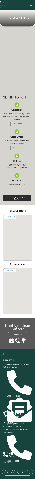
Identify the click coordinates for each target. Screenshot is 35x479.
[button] (31, 5)
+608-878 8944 (12, 168)
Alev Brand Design (25, 473)
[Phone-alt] (17, 340)
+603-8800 (14, 165)
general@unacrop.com (16, 184)
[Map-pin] (23, 340)
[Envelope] (11, 340)
